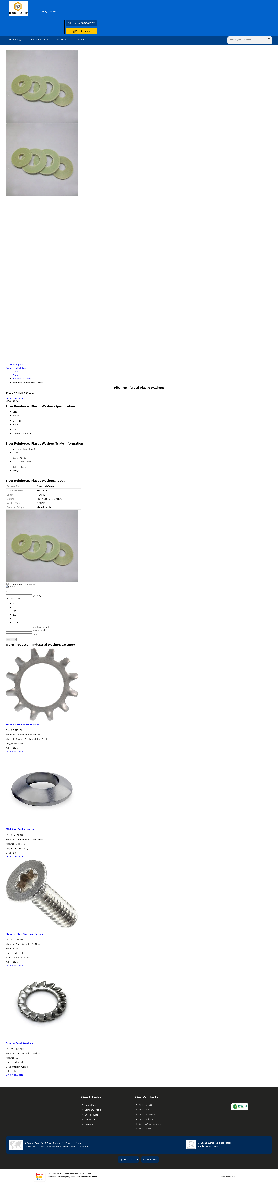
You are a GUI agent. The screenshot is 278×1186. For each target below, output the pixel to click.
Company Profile (38, 39)
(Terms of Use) (85, 1173)
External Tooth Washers (19, 1043)
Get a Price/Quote (14, 398)
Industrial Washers (22, 378)
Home (15, 371)
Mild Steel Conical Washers (21, 829)
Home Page (15, 39)
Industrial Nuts (145, 1104)
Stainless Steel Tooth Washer (22, 724)
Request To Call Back (16, 368)
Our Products (62, 39)
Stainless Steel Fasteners (150, 1123)
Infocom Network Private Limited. (84, 1176)
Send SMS (152, 1159)
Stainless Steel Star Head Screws (24, 934)
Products (17, 374)
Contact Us (83, 39)
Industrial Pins (145, 1128)
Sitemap (89, 1124)
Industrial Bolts (145, 1109)
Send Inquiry (83, 31)
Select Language (228, 1176)
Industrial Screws (146, 1119)
